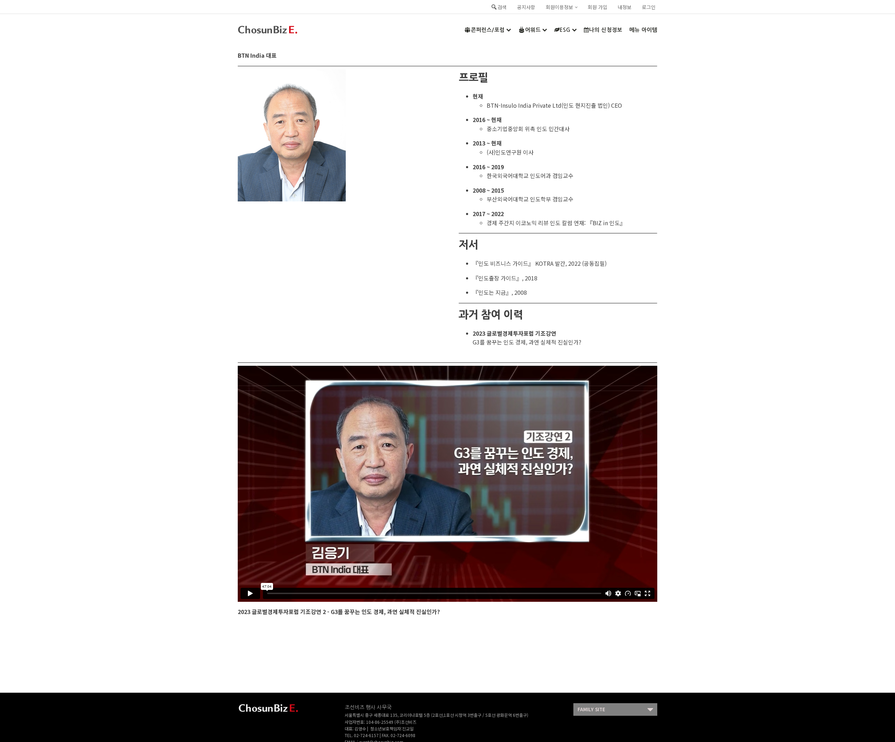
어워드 (533, 30)
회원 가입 (597, 6)
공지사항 (526, 6)
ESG (565, 30)
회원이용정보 (559, 6)
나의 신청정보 (605, 30)
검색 (502, 6)
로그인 (649, 6)
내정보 (624, 6)
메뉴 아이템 (643, 30)
